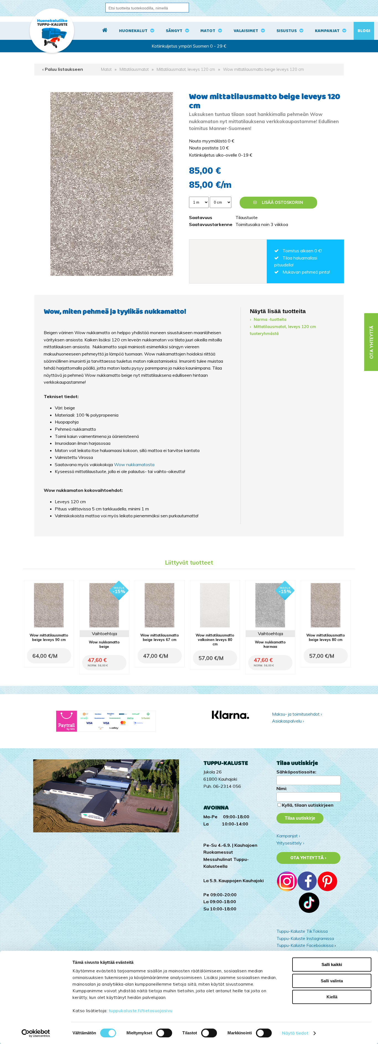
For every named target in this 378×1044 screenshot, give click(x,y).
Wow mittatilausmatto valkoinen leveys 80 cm (215, 639)
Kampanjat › (288, 835)
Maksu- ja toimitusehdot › (297, 714)
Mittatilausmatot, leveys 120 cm (186, 69)
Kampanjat (327, 31)
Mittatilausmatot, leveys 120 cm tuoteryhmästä (283, 330)
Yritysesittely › (290, 843)
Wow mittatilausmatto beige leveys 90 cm (49, 637)
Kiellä (332, 996)
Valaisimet (246, 31)
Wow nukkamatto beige (104, 644)
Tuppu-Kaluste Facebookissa (304, 945)
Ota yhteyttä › (308, 857)
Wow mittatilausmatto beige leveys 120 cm (263, 69)
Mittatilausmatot (134, 69)
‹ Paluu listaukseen (62, 69)
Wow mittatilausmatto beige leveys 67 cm (159, 637)
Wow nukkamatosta (134, 464)
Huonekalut (133, 31)
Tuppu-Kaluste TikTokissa (302, 931)
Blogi (364, 31)
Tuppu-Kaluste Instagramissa (305, 938)
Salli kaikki (332, 964)
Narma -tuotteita (270, 319)
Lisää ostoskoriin (282, 202)
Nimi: (281, 788)
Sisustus (286, 31)
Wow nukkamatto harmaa (270, 644)
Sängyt (174, 31)
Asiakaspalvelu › (288, 721)
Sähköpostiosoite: (296, 772)
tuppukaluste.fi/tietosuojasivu (141, 1010)
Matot (207, 31)
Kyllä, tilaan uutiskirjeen (307, 805)
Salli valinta (332, 980)
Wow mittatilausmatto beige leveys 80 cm (325, 637)
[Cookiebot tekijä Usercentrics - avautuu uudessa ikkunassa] (36, 1033)
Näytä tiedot (295, 1033)
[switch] (164, 1033)
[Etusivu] (104, 31)
